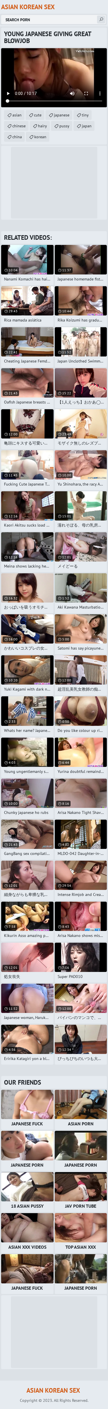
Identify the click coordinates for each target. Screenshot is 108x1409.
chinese (19, 125)
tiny (85, 115)
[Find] (101, 19)
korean (40, 136)
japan (87, 125)
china (17, 136)
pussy (64, 125)
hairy (42, 125)
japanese (61, 115)
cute (37, 115)
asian (17, 115)
